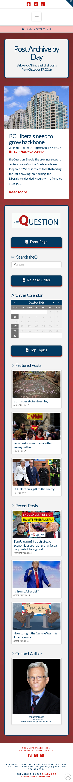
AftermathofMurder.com (36, 750)
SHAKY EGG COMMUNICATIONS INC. (39, 775)
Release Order (38, 280)
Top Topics (38, 350)
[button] (36, 16)
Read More (18, 192)
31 (14, 335)
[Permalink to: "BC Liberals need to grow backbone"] (36, 107)
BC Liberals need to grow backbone (31, 139)
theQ (14, 151)
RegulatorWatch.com (36, 748)
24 (14, 330)
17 (14, 326)
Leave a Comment (35, 151)
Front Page (39, 242)
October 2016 (37, 302)
